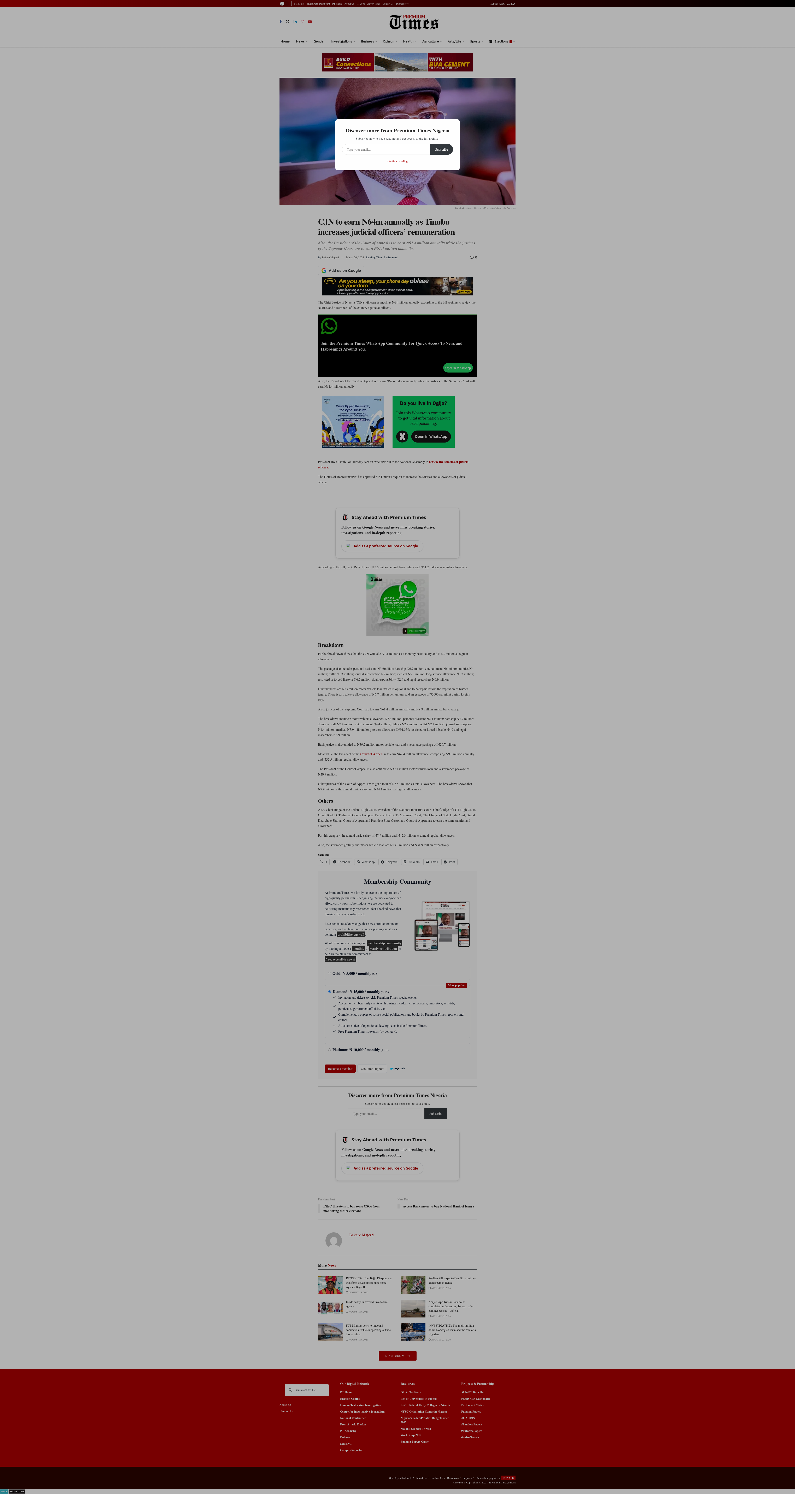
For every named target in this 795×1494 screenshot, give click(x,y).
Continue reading (398, 161)
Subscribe (441, 149)
